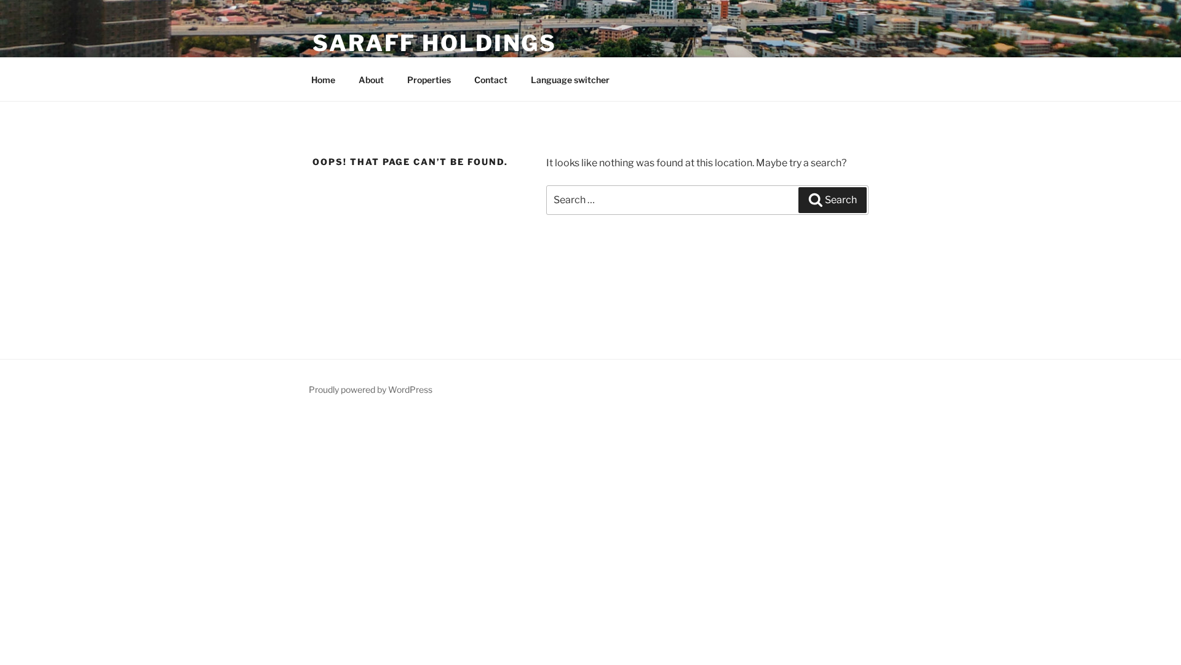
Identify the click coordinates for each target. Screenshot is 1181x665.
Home (323, 80)
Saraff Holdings (434, 43)
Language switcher (570, 80)
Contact (490, 80)
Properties (429, 80)
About (371, 80)
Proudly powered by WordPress (370, 389)
